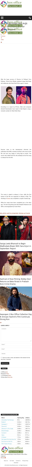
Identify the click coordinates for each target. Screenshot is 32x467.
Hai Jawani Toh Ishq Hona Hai (9, 439)
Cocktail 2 (4, 433)
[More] (16, 42)
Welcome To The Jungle (7, 428)
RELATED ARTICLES (7, 213)
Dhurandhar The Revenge (8, 420)
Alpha (3, 435)
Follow (7, 373)
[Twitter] (4, 457)
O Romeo (4, 437)
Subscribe (10, 377)
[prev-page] (0, 322)
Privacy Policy (25, 460)
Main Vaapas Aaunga (7, 443)
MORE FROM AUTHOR (22, 213)
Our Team (12, 460)
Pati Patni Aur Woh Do (7, 441)
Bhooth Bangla (5, 430)
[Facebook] (1, 457)
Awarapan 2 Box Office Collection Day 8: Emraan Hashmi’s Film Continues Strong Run (16, 316)
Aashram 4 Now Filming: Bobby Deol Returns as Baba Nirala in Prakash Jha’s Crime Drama (15, 281)
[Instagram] (2, 457)
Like (7, 372)
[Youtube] (5, 457)
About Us (6, 460)
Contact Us (18, 460)
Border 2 (4, 422)
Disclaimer (16, 462)
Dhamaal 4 (4, 426)
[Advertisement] (9, 12)
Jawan (8, 198)
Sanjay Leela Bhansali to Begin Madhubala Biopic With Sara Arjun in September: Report (15, 246)
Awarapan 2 (4, 424)
